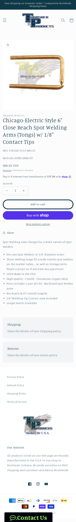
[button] (5, 20)
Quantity (8, 183)
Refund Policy (15, 385)
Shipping (7, 170)
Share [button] (10, 232)
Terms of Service (17, 401)
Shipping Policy (16, 393)
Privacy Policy (15, 376)
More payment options (38, 224)
